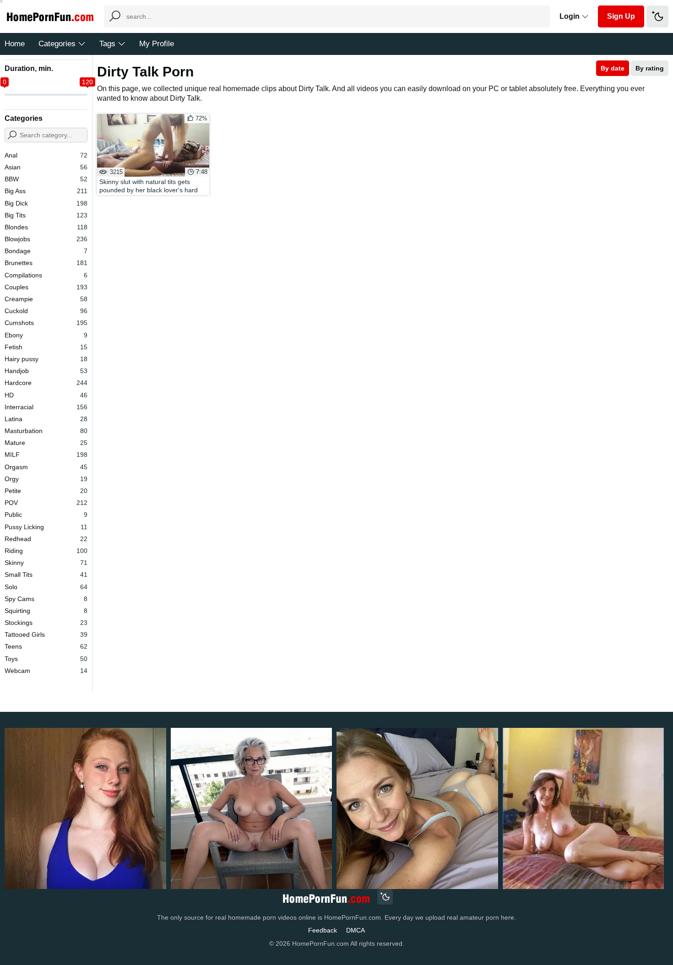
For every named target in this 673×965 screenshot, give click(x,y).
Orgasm (46, 467)
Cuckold (46, 310)
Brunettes (46, 262)
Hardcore (46, 382)
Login (570, 16)
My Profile (156, 43)
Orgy (46, 478)
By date (612, 68)
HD (46, 395)
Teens (46, 646)
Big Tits (46, 215)
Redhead (46, 538)
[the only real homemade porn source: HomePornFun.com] (326, 898)
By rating (649, 68)
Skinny (46, 562)
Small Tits (46, 574)
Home (15, 43)
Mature (46, 442)
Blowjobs (46, 239)
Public (46, 514)
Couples (46, 287)
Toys (46, 658)
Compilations (46, 275)
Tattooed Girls (46, 634)
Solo (46, 587)
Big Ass (46, 191)
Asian (46, 167)
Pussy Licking (46, 527)
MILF (46, 454)
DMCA (355, 930)
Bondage (46, 251)
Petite (46, 490)
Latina (46, 419)
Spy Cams (46, 598)
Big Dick (46, 203)
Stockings (46, 622)
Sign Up (621, 16)
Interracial (46, 407)
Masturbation (46, 430)
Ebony (46, 335)
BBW (46, 179)
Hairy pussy (46, 359)
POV (46, 502)
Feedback (322, 930)
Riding (46, 550)
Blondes (46, 227)
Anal (46, 155)
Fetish (46, 347)
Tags (107, 43)
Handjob (46, 370)
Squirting (46, 610)
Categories (57, 43)
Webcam (46, 670)
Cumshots (46, 322)
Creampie (46, 299)
